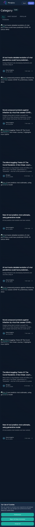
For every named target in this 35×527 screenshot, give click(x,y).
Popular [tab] (23, 16)
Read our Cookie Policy (7, 510)
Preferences (17, 514)
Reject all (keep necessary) (17, 519)
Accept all (17, 523)
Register (31, 3)
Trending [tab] (5, 19)
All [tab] (3, 16)
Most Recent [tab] (12, 16)
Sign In (24, 3)
